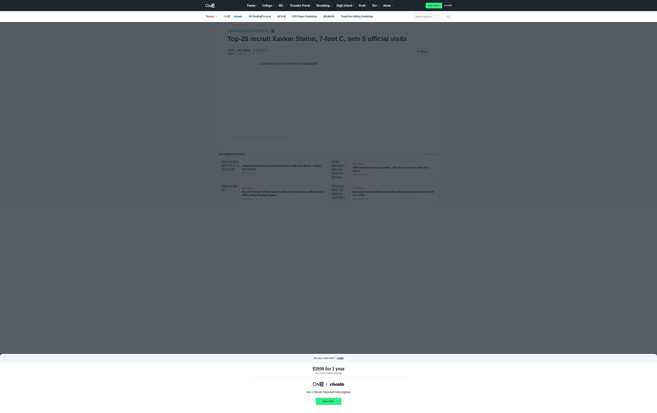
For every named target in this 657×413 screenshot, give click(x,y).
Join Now (433, 5)
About (387, 5)
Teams (251, 5)
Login (448, 5)
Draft (362, 5)
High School (344, 5)
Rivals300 (329, 16)
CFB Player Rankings (304, 16)
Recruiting (323, 5)
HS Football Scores (260, 16)
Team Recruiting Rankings (357, 16)
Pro (374, 5)
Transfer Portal (300, 5)
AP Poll (281, 16)
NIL (281, 5)
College (267, 5)
